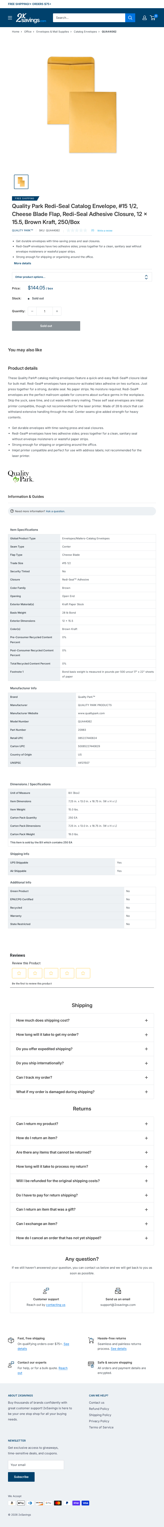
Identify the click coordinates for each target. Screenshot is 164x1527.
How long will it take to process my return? (52, 1166)
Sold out (46, 326)
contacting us (55, 1305)
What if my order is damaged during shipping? (55, 1092)
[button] (152, 17)
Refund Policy (99, 1409)
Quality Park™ (22, 230)
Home (15, 31)
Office (28, 31)
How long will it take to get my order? (47, 1034)
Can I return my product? (37, 1124)
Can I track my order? (34, 1077)
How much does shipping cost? (43, 1020)
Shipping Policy (100, 1415)
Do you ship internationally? (40, 1063)
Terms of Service (101, 1427)
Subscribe (21, 1477)
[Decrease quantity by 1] (32, 311)
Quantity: (18, 311)
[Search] (130, 17)
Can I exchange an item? (36, 1224)
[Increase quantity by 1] (57, 311)
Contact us (96, 1402)
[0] (152, 17)
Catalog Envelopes (85, 31)
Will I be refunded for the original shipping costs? (58, 1181)
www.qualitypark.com (91, 713)
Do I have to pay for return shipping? (47, 1195)
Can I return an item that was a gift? (46, 1209)
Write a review (104, 231)
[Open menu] (10, 17)
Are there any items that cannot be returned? (53, 1152)
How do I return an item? (36, 1138)
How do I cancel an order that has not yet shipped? (58, 1238)
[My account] (145, 18)
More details (22, 263)
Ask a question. (55, 511)
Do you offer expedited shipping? (44, 1049)
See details (119, 1349)
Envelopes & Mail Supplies (52, 31)
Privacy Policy (99, 1421)
